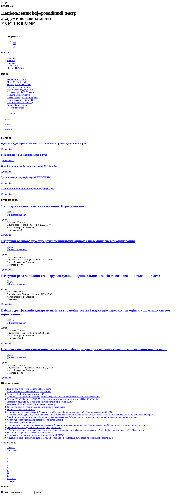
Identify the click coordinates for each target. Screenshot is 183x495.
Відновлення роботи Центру (21, 422)
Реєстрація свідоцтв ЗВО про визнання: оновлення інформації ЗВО (40, 402)
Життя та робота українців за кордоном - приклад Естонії (35, 420)
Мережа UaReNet (15, 68)
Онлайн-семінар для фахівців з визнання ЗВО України (29, 166)
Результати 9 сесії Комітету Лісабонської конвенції (31, 404)
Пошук (4, 492)
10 (8, 471)
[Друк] (10, 212)
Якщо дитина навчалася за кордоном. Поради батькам (43, 206)
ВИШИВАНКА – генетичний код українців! (29, 391)
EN (14, 47)
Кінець (10, 481)
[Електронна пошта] (17, 215)
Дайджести (12, 65)
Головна (11, 58)
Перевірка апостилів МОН (20, 100)
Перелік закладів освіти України (22, 97)
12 (8, 476)
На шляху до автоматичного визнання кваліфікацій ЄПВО (35, 435)
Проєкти (11, 63)
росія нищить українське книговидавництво (24, 155)
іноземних (8, 124)
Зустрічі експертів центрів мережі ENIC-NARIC (26, 177)
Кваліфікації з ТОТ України (20, 92)
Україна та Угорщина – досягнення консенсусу (30, 432)
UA (14, 42)
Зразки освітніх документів (20, 89)
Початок (11, 447)
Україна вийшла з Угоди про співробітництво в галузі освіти (36, 407)
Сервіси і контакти (16, 108)
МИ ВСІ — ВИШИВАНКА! (21, 409)
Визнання (7, 119)
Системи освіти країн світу (20, 102)
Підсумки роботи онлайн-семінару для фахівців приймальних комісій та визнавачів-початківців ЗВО (80, 276)
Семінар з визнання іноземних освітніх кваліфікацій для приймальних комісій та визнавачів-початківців (84, 349)
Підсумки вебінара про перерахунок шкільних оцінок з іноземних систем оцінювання (68, 241)
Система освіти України (18, 87)
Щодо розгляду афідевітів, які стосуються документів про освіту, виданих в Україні (44, 143)
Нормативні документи (18, 95)
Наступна (11, 478)
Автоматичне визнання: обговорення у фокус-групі (27, 188)
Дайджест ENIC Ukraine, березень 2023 (26, 394)
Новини (11, 60)
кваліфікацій (8, 129)
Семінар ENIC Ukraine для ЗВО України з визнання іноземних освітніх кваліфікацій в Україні (53, 399)
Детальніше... (7, 149)
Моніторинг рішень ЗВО (19, 84)
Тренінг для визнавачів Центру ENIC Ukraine (29, 389)
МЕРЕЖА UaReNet (16, 82)
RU (14, 44)
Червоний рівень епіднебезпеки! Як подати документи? (34, 427)
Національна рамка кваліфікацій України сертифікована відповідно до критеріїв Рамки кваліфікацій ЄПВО (59, 412)
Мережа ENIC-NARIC (18, 79)
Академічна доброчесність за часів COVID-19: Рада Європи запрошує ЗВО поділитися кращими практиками (60, 438)
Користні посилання (17, 105)
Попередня (12, 450)
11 (8, 473)
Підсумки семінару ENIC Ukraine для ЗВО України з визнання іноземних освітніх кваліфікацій (53, 396)
